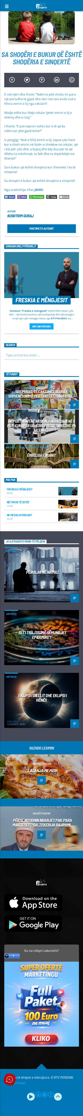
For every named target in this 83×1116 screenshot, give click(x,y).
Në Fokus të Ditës (18, 502)
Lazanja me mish (42, 770)
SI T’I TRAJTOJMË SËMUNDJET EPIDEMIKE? (42, 635)
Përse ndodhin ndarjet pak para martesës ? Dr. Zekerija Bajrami (42, 823)
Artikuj (11, 447)
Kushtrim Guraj (20, 215)
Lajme (9, 384)
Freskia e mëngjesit (19, 489)
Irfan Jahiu (13, 595)
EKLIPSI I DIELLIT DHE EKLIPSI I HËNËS (42, 698)
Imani (44, 447)
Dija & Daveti (28, 447)
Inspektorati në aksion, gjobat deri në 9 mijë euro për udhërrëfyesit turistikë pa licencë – (41, 425)
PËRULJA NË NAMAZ (42, 572)
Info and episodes (41, 326)
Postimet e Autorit (41, 228)
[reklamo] (41, 1045)
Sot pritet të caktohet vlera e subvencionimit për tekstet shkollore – (41, 393)
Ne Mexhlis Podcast (19, 515)
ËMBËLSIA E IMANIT (41, 455)
